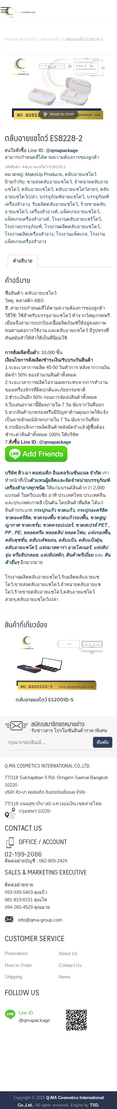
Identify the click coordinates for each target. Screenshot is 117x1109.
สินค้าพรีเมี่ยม (80, 554)
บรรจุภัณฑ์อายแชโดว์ (62, 196)
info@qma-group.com (40, 919)
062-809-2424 (53, 860)
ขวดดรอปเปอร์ (57, 525)
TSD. (94, 1105)
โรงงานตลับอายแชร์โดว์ (76, 219)
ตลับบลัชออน (42, 540)
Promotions (16, 953)
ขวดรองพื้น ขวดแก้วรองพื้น (60, 517)
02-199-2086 (23, 853)
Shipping (13, 976)
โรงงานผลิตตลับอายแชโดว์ (72, 226)
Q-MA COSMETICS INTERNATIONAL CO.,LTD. (47, 765)
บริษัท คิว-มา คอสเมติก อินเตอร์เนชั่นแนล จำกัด (53, 472)
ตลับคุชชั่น (16, 540)
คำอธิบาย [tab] (22, 260)
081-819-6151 (19, 899)
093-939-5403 (19, 892)
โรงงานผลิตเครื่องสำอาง (29, 234)
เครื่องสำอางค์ (44, 211)
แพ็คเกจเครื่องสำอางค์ (27, 219)
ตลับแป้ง (66, 540)
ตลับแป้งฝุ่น (89, 540)
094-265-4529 (19, 907)
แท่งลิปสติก (51, 554)
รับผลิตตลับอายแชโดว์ (55, 204)
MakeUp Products (20, 39)
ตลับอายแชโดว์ (50, 39)
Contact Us (70, 965)
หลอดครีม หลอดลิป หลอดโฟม (53, 532)
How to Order (18, 965)
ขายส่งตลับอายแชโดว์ (49, 181)
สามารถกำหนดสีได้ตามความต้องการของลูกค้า (52, 157)
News (65, 976)
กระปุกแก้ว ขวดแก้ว (53, 510)
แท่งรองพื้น (98, 532)
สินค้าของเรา (18, 31)
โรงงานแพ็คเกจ (71, 234)
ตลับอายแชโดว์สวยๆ (77, 189)
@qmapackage (62, 150)
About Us (68, 953)
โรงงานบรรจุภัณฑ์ (23, 226)
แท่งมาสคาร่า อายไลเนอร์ (64, 547)
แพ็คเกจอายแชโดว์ (79, 211)
